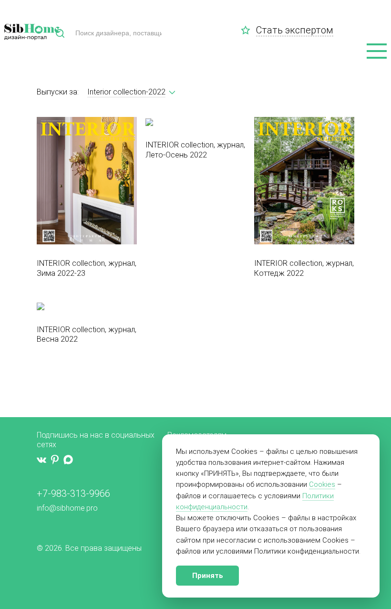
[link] (248, 30)
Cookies (322, 484)
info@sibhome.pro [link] (67, 508)
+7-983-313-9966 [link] (73, 493)
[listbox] (126, 92)
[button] (377, 51)
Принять (207, 575)
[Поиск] (60, 33)
